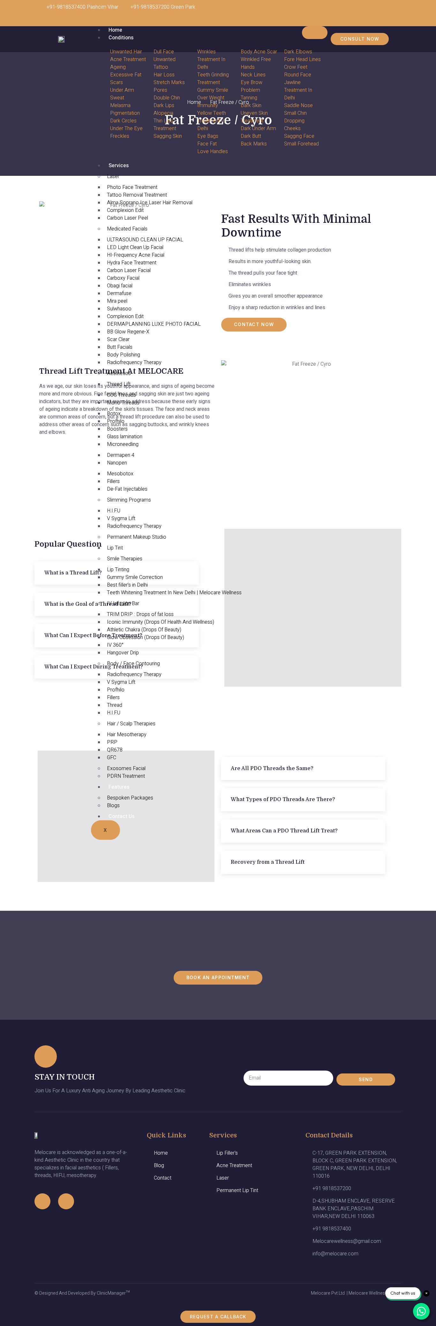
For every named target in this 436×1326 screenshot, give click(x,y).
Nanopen (117, 463)
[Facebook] (389, 11)
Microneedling (123, 444)
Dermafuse (119, 293)
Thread (114, 705)
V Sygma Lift (121, 518)
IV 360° (115, 645)
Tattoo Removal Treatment (137, 195)
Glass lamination (124, 437)
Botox (114, 413)
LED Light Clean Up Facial (135, 247)
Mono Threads (123, 403)
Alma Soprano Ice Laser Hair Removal (149, 203)
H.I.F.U (113, 511)
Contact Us (121, 816)
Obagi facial (119, 286)
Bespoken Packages (130, 798)
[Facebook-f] (42, 1201)
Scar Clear (118, 339)
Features (119, 787)
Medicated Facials (127, 229)
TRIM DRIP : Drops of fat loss (140, 614)
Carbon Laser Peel (127, 218)
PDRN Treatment (126, 776)
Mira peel (117, 301)
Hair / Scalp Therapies (131, 724)
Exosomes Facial (126, 768)
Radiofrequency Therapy (134, 362)
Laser (113, 176)
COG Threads (121, 395)
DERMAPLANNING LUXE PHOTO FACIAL (154, 324)
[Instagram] (370, 11)
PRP (112, 742)
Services (119, 165)
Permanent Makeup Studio (136, 537)
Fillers (113, 481)
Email (250, 1064)
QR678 (115, 750)
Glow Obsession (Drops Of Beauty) (145, 637)
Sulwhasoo (119, 309)
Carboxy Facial (123, 278)
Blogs (113, 805)
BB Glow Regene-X (128, 332)
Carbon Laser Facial (129, 270)
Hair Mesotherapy (127, 734)
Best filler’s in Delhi (127, 585)
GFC (111, 757)
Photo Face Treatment (132, 187)
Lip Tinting (118, 569)
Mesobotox (120, 474)
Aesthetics (119, 373)
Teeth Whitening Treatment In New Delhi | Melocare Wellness (174, 593)
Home (115, 30)
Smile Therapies (124, 559)
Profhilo (115, 421)
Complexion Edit (125, 210)
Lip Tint (115, 548)
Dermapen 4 (120, 455)
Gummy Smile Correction (135, 577)
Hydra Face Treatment (131, 263)
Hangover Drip (123, 653)
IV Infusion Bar (123, 603)
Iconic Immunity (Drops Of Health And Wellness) (160, 622)
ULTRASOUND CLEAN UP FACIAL (145, 240)
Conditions (121, 38)
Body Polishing (123, 355)
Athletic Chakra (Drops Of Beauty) (144, 630)
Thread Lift (119, 384)
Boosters (117, 429)
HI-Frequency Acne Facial (135, 255)
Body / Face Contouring (133, 663)
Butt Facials (119, 347)
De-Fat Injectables (127, 489)
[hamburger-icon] (314, 32)
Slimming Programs (129, 500)
